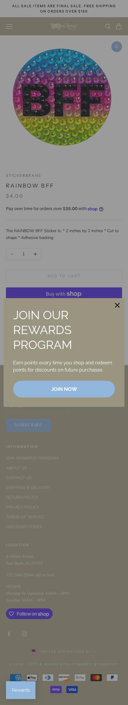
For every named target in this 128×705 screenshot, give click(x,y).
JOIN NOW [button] (64, 389)
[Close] (117, 305)
